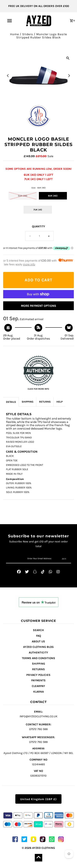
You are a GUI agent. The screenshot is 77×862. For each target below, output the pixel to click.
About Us (38, 641)
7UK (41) (37, 209)
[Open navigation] (10, 20)
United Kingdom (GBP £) (38, 799)
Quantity (38, 226)
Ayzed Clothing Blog (38, 647)
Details (11, 402)
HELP (59, 401)
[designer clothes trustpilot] (38, 603)
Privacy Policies (38, 675)
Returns (38, 669)
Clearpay (38, 686)
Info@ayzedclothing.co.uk (38, 714)
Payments (38, 680)
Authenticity (38, 652)
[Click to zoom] (68, 58)
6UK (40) (53, 195)
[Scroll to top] (38, 857)
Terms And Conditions (38, 658)
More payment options (38, 306)
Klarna (38, 691)
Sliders (27, 34)
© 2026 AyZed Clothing (38, 848)
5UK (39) (22, 195)
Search (38, 630)
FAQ (38, 635)
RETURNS (45, 401)
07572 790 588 (38, 727)
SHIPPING (27, 401)
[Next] (69, 76)
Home (14, 34)
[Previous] (8, 76)
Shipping (38, 663)
